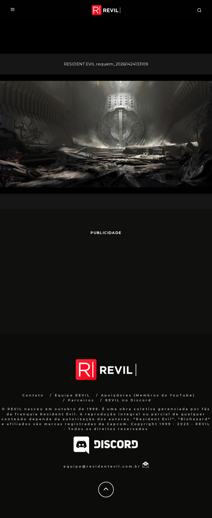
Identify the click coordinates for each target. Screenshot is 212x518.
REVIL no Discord (128, 400)
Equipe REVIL (72, 395)
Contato (33, 395)
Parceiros (81, 400)
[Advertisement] (106, 281)
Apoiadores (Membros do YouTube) (148, 395)
